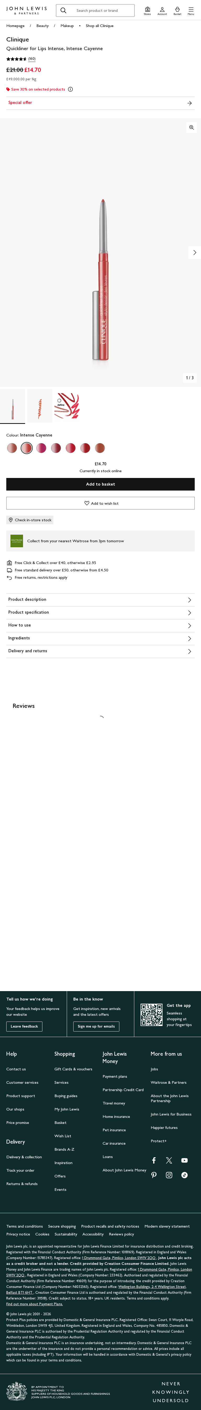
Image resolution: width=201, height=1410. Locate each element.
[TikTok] (184, 1176)
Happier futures (164, 1127)
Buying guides (65, 1095)
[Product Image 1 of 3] (12, 406)
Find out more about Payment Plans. (34, 1304)
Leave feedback (24, 1026)
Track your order (20, 1170)
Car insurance (114, 1143)
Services (61, 1082)
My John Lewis (66, 1109)
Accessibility (93, 1234)
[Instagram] (169, 1176)
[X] (169, 1162)
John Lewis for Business (171, 1114)
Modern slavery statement (167, 1226)
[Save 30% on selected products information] (70, 89)
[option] (12, 448)
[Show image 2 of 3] (194, 252)
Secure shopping (62, 1226)
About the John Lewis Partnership (170, 1098)
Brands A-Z (64, 1149)
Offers (60, 1176)
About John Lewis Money (124, 1169)
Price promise (17, 1122)
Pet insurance (114, 1129)
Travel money (114, 1103)
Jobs (154, 1068)
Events (60, 1189)
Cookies (42, 1234)
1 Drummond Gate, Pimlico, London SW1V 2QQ (119, 1258)
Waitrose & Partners (169, 1082)
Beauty (42, 25)
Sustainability (66, 1234)
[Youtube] (184, 1162)
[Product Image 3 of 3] (67, 406)
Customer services (22, 1082)
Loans (108, 1156)
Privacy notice (18, 1234)
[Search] (63, 10)
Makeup (67, 25)
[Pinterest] (154, 1176)
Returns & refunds (22, 1183)
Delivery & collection (24, 1156)
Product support (20, 1095)
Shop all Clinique (100, 25)
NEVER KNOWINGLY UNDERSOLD (171, 1392)
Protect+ (159, 1140)
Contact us (16, 1068)
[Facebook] (154, 1162)
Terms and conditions (24, 1226)
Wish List (62, 1135)
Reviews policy (121, 1234)
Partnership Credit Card (123, 1089)
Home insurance (116, 1116)
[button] (191, 10)
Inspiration (63, 1162)
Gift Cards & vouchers (73, 1068)
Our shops (15, 1109)
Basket (60, 1122)
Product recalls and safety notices (110, 1226)
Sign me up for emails (96, 1026)
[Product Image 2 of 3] (39, 406)
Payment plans (115, 1076)
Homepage (15, 25)
